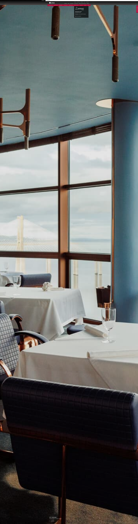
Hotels (69, 3)
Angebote (88, 3)
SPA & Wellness (76, 3)
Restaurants (71, 3)
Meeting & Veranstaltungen (82, 3)
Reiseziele (65, 3)
